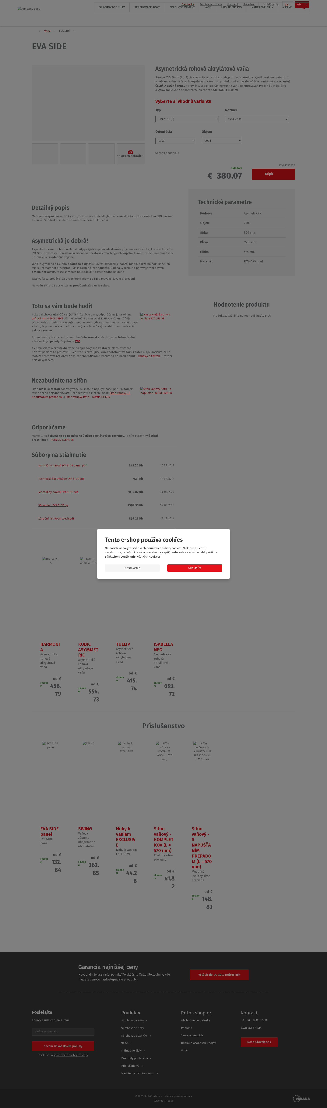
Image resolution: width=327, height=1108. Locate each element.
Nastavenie (132, 568)
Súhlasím (194, 568)
